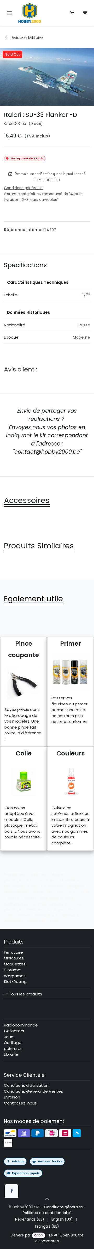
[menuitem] (29, 1219)
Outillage (12, 1042)
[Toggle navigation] (9, 13)
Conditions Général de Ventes (33, 1091)
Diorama (12, 969)
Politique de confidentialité (47, 1212)
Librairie (11, 1054)
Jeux (8, 1037)
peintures (13, 1048)
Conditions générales (63, 1207)
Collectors (14, 1031)
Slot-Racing (15, 981)
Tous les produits (25, 994)
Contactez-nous (20, 1103)
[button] (47, 1199)
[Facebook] (11, 1191)
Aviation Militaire (26, 37)
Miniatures (14, 958)
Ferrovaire (13, 952)
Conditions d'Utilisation (26, 1085)
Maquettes (15, 964)
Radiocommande (21, 1025)
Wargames (15, 975)
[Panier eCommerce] (72, 13)
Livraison (11, 199)
